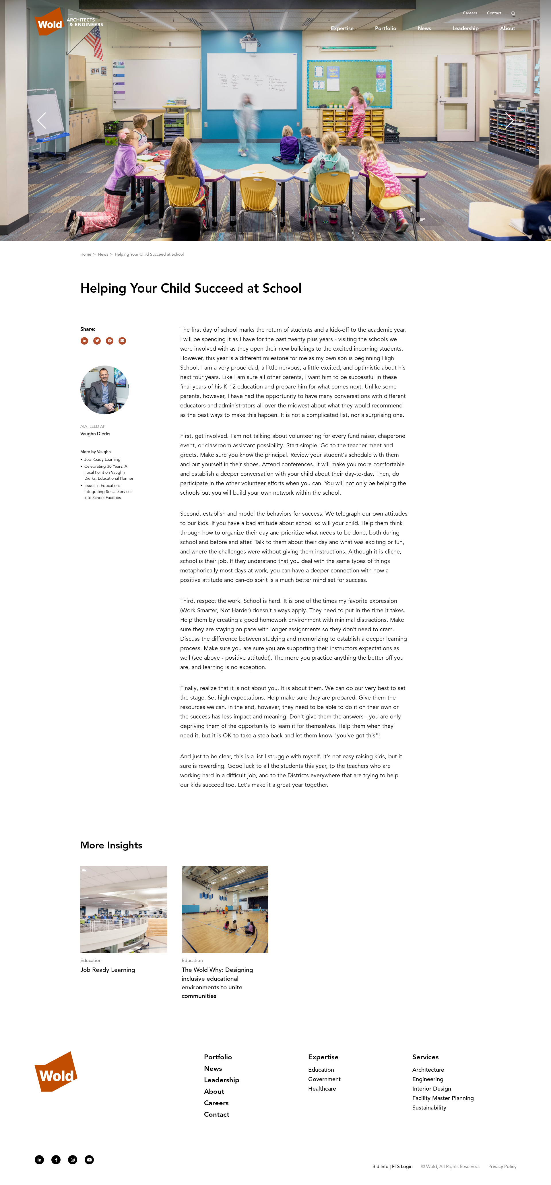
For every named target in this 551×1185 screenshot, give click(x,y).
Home (86, 254)
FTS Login (402, 1167)
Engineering (427, 1080)
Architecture (428, 1070)
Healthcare (322, 1089)
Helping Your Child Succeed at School (149, 254)
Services (425, 1057)
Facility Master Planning (443, 1099)
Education (321, 1070)
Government (324, 1080)
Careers (470, 13)
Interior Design (431, 1089)
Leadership (466, 28)
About (507, 28)
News (424, 28)
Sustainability (429, 1108)
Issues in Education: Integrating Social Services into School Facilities (108, 492)
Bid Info (380, 1167)
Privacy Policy (502, 1167)
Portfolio (385, 28)
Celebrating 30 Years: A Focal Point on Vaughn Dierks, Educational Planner (108, 473)
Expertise (342, 28)
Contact (494, 13)
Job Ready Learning (102, 460)
